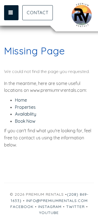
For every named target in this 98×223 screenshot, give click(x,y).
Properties (25, 107)
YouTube (49, 212)
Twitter (75, 206)
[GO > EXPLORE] (71, 15)
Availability (25, 114)
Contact (37, 12)
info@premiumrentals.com (57, 200)
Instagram (50, 206)
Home (21, 100)
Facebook (21, 206)
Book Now (25, 121)
